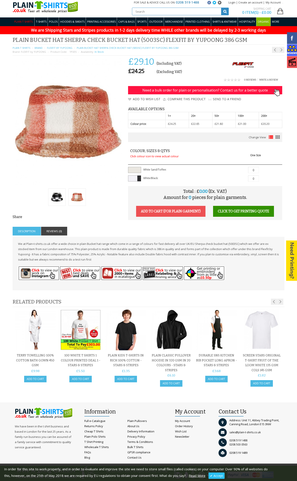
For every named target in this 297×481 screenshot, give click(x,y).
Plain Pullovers (137, 421)
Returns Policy (93, 426)
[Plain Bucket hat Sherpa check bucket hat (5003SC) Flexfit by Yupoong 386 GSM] (57, 197)
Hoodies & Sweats (72, 22)
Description (26, 231)
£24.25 (172, 124)
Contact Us (134, 457)
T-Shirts (41, 22)
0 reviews (250, 79)
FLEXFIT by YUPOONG (59, 47)
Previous (274, 302)
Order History (184, 426)
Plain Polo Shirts (95, 437)
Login (232, 2)
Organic (263, 22)
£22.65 (195, 124)
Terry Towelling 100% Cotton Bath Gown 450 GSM (35, 360)
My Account (182, 421)
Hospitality (247, 22)
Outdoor (156, 22)
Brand (39, 47)
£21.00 (242, 124)
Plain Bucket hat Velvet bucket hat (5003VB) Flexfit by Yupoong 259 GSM (256, 41)
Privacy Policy (136, 437)
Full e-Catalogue (94, 421)
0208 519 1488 (238, 440)
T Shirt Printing (93, 442)
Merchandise (174, 22)
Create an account (250, 2)
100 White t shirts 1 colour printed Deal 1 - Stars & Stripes (80, 360)
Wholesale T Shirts (96, 447)
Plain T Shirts (23, 22)
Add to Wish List (146, 99)
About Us (133, 426)
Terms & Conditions (140, 442)
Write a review (268, 79)
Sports (142, 22)
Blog (87, 457)
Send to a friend (227, 99)
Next (280, 302)
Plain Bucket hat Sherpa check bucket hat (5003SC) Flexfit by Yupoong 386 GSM (128, 47)
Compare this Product (187, 99)
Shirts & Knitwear (224, 22)
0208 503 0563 (238, 444)
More (275, 22)
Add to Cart (35, 379)
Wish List (181, 431)
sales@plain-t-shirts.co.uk (245, 432)
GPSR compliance (138, 452)
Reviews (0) (54, 231)
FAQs (87, 452)
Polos (53, 22)
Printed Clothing (197, 22)
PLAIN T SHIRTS (21, 47)
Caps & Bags (126, 22)
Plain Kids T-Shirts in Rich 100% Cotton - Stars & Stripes (126, 360)
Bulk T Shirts (135, 447)
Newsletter (182, 437)
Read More (197, 475)
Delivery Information (140, 431)
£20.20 (265, 124)
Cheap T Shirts (93, 431)
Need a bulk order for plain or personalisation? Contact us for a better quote (205, 90)
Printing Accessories (101, 22)
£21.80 (219, 124)
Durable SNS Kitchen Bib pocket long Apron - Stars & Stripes (216, 360)
